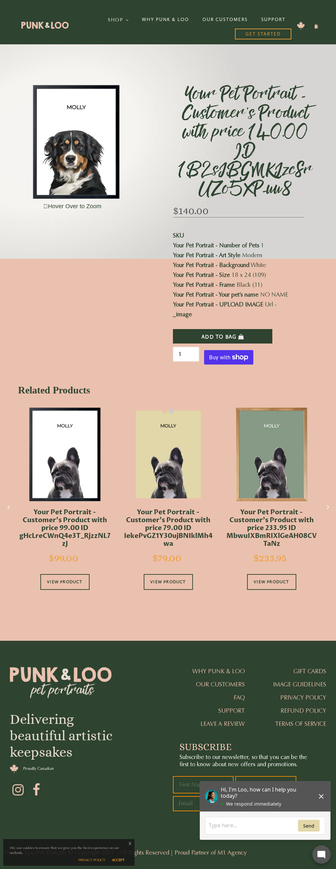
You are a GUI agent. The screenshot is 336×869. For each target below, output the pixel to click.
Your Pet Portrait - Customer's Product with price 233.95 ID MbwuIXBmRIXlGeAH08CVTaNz (271, 528)
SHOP (116, 20)
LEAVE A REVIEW (222, 723)
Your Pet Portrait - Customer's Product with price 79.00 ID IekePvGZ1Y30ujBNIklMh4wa (168, 528)
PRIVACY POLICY (91, 860)
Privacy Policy (303, 697)
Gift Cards (309, 671)
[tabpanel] (64, 508)
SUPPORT (273, 19)
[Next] (328, 507)
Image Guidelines (299, 684)
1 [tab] (165, 411)
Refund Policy (303, 710)
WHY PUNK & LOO (165, 19)
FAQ (239, 697)
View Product (64, 581)
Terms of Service (300, 723)
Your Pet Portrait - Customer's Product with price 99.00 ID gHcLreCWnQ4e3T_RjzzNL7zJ (65, 528)
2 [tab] (171, 411)
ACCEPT (118, 860)
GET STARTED (263, 34)
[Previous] (8, 507)
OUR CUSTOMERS (225, 19)
